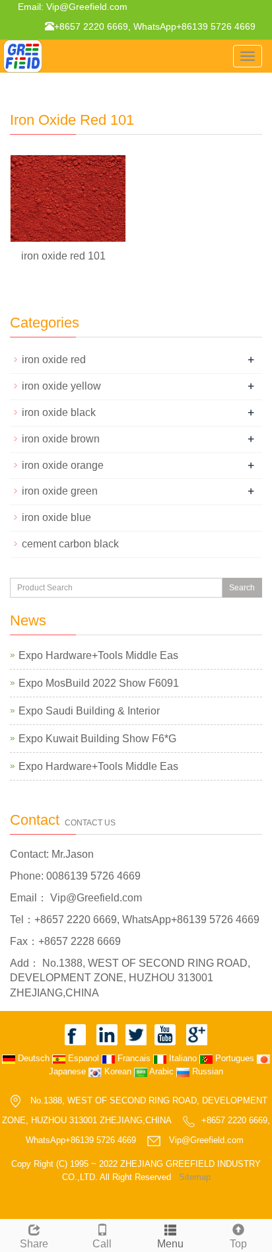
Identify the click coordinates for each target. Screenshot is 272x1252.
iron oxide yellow (61, 386)
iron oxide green (60, 491)
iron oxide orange (63, 465)
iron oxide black (59, 412)
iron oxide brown (61, 438)
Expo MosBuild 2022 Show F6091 (98, 683)
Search (242, 587)
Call (102, 1243)
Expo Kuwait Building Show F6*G (97, 738)
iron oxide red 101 (63, 255)
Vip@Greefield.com (85, 6)
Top (238, 1243)
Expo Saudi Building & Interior (89, 710)
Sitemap (195, 1177)
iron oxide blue (56, 517)
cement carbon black (70, 543)
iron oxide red (54, 359)
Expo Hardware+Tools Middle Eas (98, 655)
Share (34, 1243)
